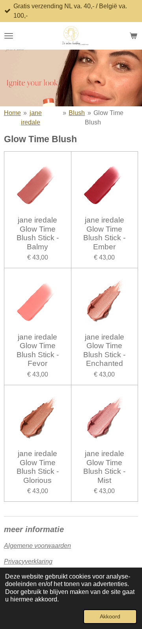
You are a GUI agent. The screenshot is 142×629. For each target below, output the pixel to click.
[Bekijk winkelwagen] (133, 36)
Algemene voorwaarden (37, 545)
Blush (77, 112)
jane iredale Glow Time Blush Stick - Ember (104, 233)
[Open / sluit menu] (8, 36)
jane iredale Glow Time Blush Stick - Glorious (38, 466)
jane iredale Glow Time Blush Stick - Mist (104, 466)
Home (12, 112)
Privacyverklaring (28, 561)
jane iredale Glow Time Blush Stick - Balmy (38, 233)
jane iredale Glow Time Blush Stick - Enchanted (104, 350)
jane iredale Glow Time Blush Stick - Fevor (38, 350)
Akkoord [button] (110, 616)
